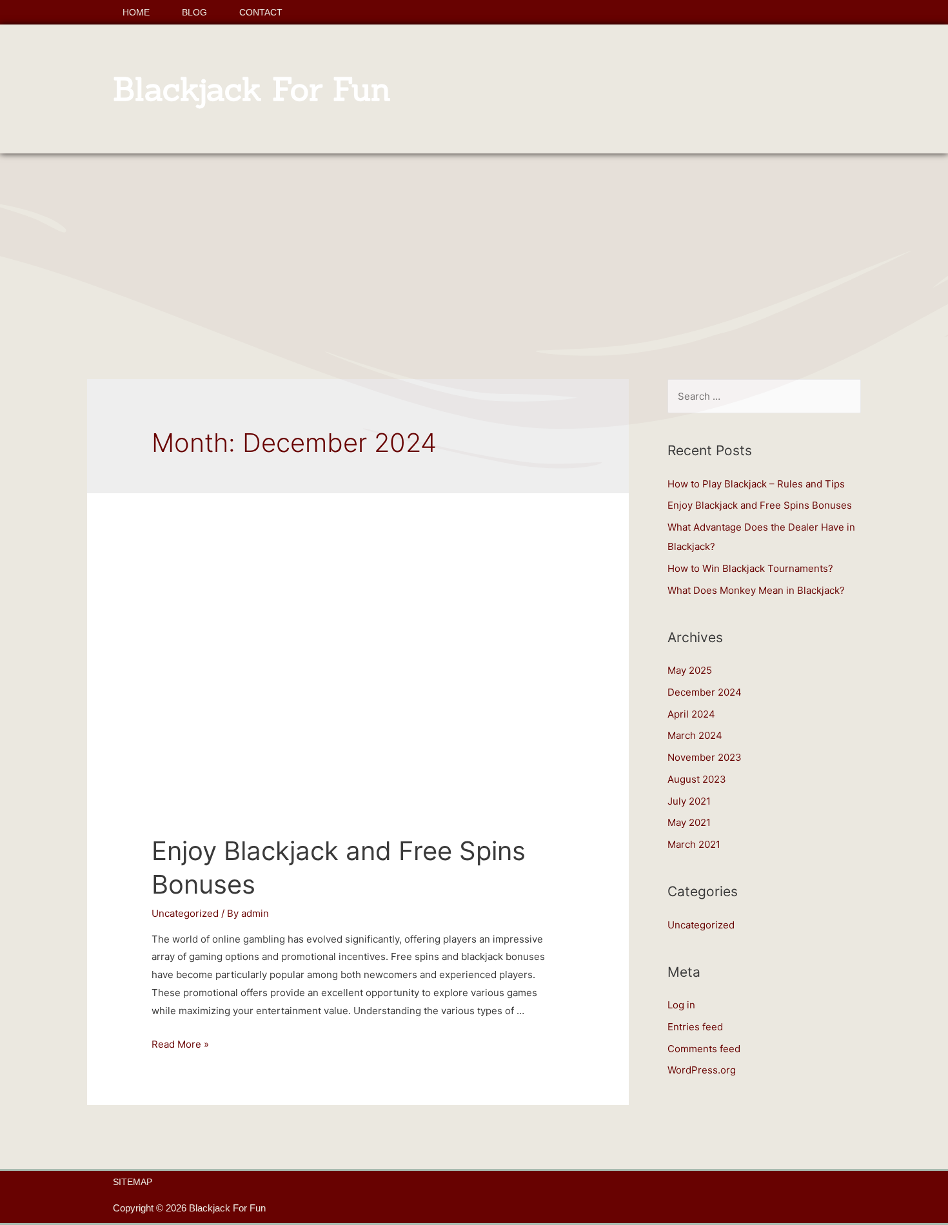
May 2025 (689, 670)
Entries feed (695, 1027)
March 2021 (693, 844)
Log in (681, 1005)
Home (136, 12)
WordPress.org (701, 1070)
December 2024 (704, 692)
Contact (260, 12)
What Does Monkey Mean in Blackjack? (756, 590)
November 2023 (704, 757)
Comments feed (703, 1049)
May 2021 (689, 822)
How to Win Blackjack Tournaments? (750, 568)
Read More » (180, 1044)
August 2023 (696, 779)
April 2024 (691, 714)
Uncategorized (185, 913)
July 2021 (689, 801)
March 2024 (694, 735)
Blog (194, 12)
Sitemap (132, 1181)
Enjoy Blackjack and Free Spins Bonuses (759, 505)
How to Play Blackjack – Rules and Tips (756, 484)
